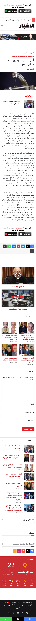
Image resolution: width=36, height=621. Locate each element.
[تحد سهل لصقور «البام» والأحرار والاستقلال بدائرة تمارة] (9, 328)
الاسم (32, 404)
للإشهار (18, 608)
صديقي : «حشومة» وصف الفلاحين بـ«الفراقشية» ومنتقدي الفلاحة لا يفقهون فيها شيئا (13, 496)
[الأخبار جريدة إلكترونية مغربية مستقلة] (27, 26)
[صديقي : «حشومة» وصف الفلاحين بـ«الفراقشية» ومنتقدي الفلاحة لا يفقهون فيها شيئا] (29, 495)
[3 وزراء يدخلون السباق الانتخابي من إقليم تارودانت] (29, 104)
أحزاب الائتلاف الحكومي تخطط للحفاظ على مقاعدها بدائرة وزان (26, 337)
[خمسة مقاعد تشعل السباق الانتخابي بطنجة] (9, 350)
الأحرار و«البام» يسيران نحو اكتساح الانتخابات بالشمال (27, 360)
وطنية (15, 56)
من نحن (24, 605)
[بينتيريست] (18, 246)
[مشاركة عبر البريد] (5, 246)
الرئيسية (30, 53)
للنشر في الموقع (16, 605)
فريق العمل (7, 605)
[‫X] (28, 246)
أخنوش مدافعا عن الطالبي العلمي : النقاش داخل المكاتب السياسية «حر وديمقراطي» (12, 507)
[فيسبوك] (32, 246)
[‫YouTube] (23, 551)
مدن (20, 56)
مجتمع (24, 56)
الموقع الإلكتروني (29, 420)
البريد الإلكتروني (29, 412)
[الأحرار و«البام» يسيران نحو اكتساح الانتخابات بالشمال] (27, 350)
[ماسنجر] (14, 246)
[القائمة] (2, 27)
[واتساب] (9, 246)
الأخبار (6, 602)
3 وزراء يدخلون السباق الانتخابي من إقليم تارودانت (12, 102)
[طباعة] (32, 251)
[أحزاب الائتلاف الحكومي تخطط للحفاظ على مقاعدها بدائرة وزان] (27, 328)
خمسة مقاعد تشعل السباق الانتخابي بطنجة (9, 359)
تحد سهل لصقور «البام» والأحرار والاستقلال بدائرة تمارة (9, 337)
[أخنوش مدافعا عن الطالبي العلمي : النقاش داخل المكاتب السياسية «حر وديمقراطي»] (29, 507)
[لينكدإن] (23, 246)
